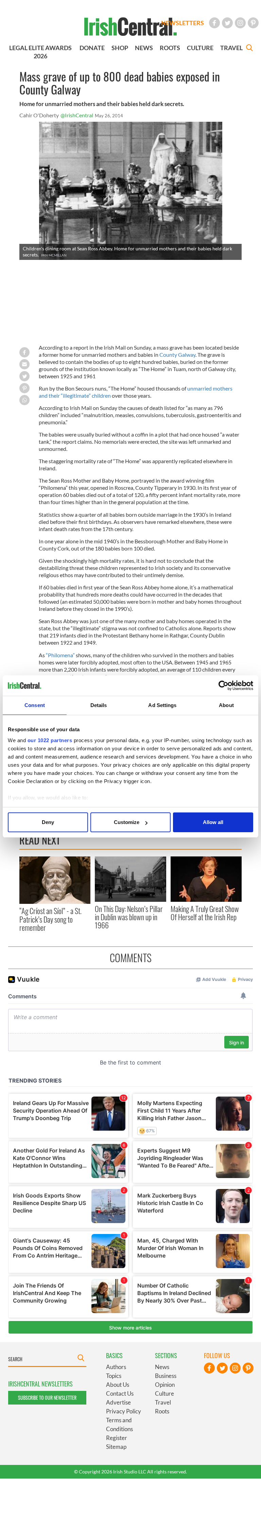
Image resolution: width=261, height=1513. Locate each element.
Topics (113, 1375)
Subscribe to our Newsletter (47, 1397)
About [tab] (226, 705)
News (162, 1366)
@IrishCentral (76, 115)
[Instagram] (240, 22)
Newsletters (182, 23)
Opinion (165, 1384)
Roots (162, 1411)
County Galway (177, 354)
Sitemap (116, 1446)
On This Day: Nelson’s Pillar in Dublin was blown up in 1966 (129, 917)
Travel (163, 1402)
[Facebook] (214, 22)
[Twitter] (227, 22)
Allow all (213, 822)
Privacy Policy (123, 1411)
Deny (48, 822)
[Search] (249, 48)
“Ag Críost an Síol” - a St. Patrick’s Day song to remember (50, 919)
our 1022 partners (50, 740)
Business (165, 1375)
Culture (164, 1393)
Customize (126, 822)
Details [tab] (98, 705)
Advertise (118, 1402)
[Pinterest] (253, 22)
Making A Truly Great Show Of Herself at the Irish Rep (205, 913)
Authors (116, 1366)
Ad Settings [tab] (162, 705)
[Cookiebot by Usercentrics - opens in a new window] (223, 685)
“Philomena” (60, 655)
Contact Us (120, 1393)
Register (116, 1437)
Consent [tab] (34, 705)
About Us (117, 1384)
